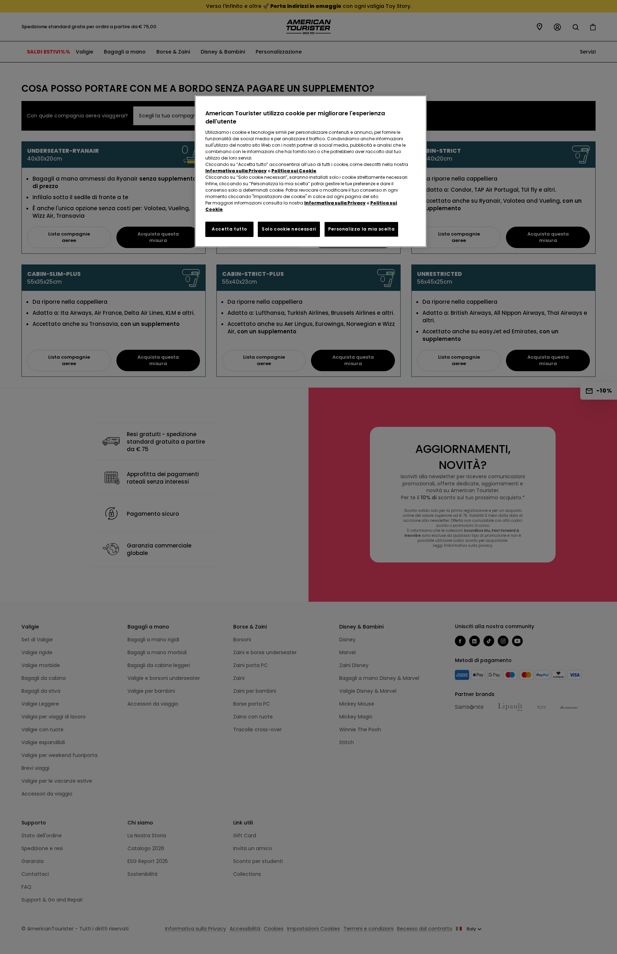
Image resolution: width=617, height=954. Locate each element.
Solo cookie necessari (289, 229)
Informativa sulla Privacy (236, 171)
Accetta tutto (229, 229)
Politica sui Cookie (293, 171)
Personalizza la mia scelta (361, 229)
